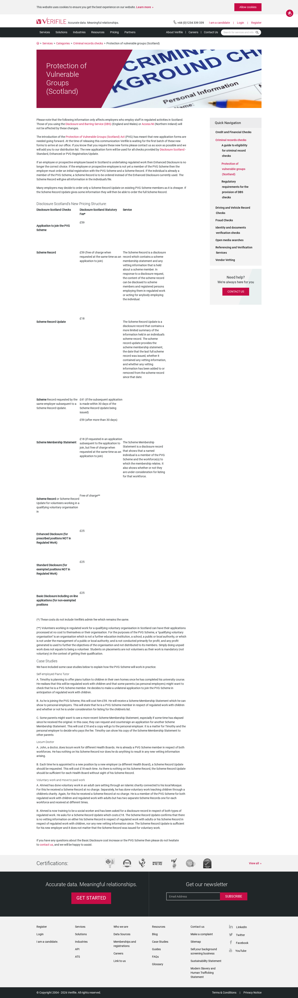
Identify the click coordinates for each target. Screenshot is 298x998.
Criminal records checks (88, 43)
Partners (129, 32)
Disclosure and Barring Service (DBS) (88, 124)
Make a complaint (202, 934)
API (77, 949)
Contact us (197, 926)
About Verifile (174, 32)
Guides (156, 949)
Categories (63, 43)
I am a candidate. (47, 941)
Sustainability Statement (206, 961)
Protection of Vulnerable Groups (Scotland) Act (95, 136)
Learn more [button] (143, 7)
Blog (155, 934)
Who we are (121, 926)
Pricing (114, 32)
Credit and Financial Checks (233, 132)
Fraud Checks (224, 220)
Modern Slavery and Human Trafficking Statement (203, 973)
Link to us (120, 961)
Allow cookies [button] (247, 7)
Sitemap (196, 941)
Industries (79, 32)
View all (254, 863)
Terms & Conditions (224, 992)
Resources (97, 32)
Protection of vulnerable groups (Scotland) (233, 169)
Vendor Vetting (225, 260)
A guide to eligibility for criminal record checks (234, 150)
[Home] (37, 43)
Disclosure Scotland (172, 149)
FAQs (155, 956)
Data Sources (122, 934)
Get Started (91, 898)
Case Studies (160, 941)
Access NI (148, 124)
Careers (193, 32)
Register (256, 22)
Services (45, 32)
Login (240, 22)
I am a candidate (219, 22)
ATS (77, 956)
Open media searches (229, 240)
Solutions (61, 32)
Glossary (157, 964)
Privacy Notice (252, 992)
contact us (46, 844)
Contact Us (211, 32)
